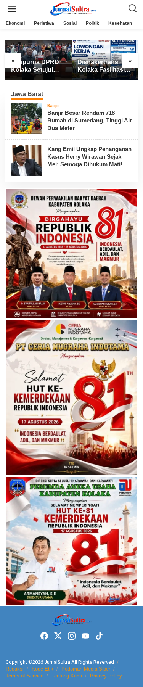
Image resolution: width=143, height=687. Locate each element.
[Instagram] (72, 636)
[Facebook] (44, 636)
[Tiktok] (99, 636)
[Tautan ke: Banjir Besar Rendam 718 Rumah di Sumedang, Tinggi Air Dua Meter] (26, 118)
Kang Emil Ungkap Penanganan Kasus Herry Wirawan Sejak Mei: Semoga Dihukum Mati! (89, 156)
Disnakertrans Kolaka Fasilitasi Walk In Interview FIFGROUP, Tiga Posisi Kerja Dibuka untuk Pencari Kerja (101, 66)
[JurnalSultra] (73, 8)
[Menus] (12, 9)
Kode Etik (42, 669)
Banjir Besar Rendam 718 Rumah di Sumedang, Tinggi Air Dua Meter (89, 120)
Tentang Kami (66, 676)
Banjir (53, 105)
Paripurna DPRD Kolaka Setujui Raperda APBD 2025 (35, 66)
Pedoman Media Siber (85, 669)
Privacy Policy (106, 676)
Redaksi (15, 669)
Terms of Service (24, 676)
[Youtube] (85, 636)
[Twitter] (58, 636)
